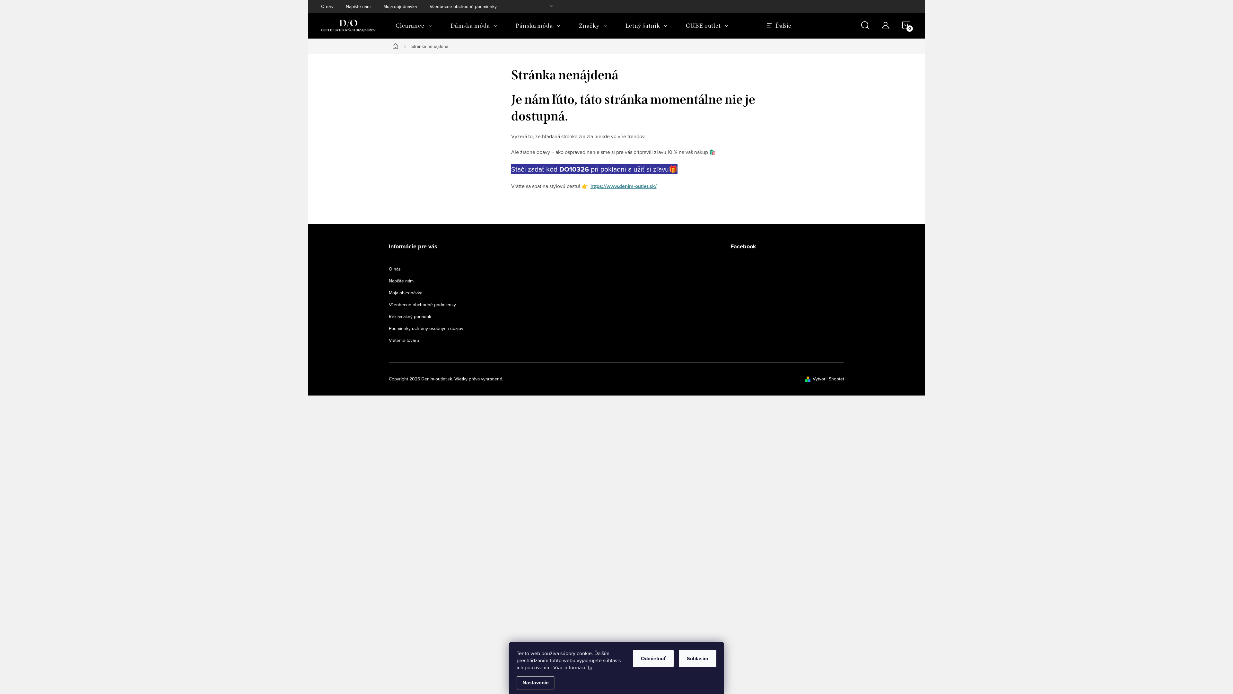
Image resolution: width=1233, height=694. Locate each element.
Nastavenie (535, 682)
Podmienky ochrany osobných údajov (426, 328)
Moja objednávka (400, 6)
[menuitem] (414, 26)
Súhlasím (697, 658)
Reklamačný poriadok (410, 316)
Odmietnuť (653, 658)
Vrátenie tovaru (404, 340)
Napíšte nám (358, 6)
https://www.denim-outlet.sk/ (623, 186)
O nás (327, 6)
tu (590, 667)
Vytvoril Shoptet (828, 379)
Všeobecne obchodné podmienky (463, 6)
